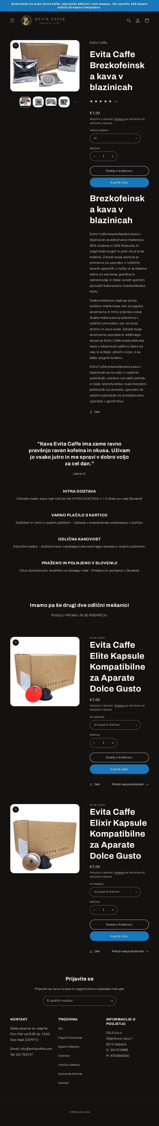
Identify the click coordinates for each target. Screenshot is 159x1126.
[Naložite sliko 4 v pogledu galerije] (64, 101)
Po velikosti (97, 717)
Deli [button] (97, 411)
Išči (60, 1028)
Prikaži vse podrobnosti (128, 784)
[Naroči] (111, 1001)
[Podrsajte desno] (75, 102)
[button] (12, 20)
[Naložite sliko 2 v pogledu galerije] (38, 101)
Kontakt (63, 1083)
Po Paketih (97, 884)
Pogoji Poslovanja (70, 1037)
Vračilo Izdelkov (69, 1064)
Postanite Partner (70, 1074)
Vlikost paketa (99, 130)
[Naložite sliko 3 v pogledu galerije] (51, 101)
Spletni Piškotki (68, 1046)
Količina (95, 148)
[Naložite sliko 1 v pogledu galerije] (25, 101)
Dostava (119, 119)
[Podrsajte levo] (14, 102)
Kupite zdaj (119, 182)
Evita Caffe (84, 1112)
